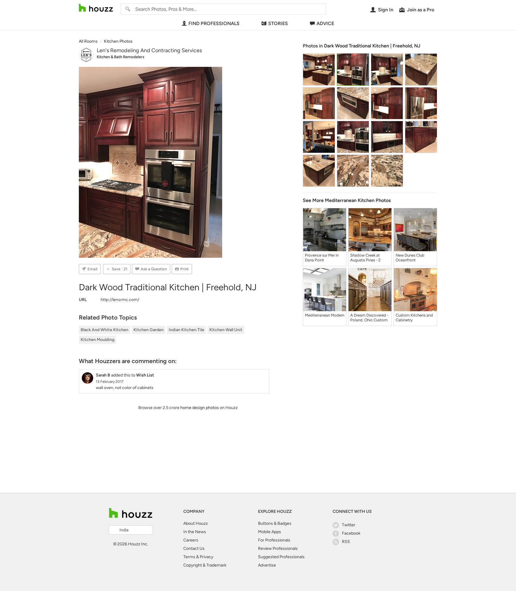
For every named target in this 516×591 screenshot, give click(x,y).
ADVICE (325, 23)
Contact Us (194, 548)
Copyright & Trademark (204, 565)
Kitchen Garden (148, 329)
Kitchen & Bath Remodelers (120, 57)
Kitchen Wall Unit (225, 329)
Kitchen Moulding (97, 339)
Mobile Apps (269, 531)
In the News (194, 531)
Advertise (267, 565)
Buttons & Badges (274, 523)
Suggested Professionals (281, 556)
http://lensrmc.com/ (120, 299)
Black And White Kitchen (104, 329)
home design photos (199, 407)
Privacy (206, 556)
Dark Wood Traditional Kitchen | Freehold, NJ (372, 46)
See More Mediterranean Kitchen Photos (347, 200)
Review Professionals (278, 548)
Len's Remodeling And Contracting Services (149, 50)
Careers (190, 540)
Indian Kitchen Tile (186, 329)
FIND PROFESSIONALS (213, 23)
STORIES (278, 23)
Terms (189, 556)
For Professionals (274, 540)
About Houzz (195, 523)
